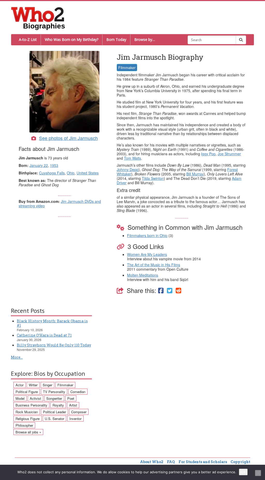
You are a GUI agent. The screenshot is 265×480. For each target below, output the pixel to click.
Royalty (58, 405)
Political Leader (54, 411)
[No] (258, 473)
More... (17, 357)
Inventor (75, 418)
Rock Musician (27, 411)
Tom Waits (132, 158)
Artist (73, 405)
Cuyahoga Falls (52, 172)
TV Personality (54, 391)
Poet (70, 398)
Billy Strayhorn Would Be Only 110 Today (54, 345)
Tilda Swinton (153, 178)
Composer (78, 411)
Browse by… (144, 39)
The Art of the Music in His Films (153, 264)
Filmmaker (127, 67)
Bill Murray (195, 173)
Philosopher (24, 425)
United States (88, 172)
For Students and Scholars (203, 461)
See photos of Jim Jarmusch (68, 138)
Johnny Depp (127, 169)
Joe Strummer (229, 153)
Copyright (240, 461)
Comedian (77, 391)
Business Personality (31, 405)
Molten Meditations (142, 275)
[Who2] (38, 14)
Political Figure (27, 391)
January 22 (39, 165)
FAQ (171, 461)
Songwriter (54, 398)
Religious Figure (28, 418)
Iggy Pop (208, 153)
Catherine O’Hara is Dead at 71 (44, 335)
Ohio (71, 172)
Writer (33, 384)
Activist (35, 398)
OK (243, 472)
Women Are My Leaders (147, 254)
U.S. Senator (54, 418)
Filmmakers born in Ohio (147, 235)
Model (20, 398)
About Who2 (151, 461)
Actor (20, 384)
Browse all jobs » (28, 432)
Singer (47, 384)
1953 (54, 165)
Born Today (116, 39)
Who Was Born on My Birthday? (71, 39)
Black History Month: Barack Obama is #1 (52, 323)
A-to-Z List (28, 39)
